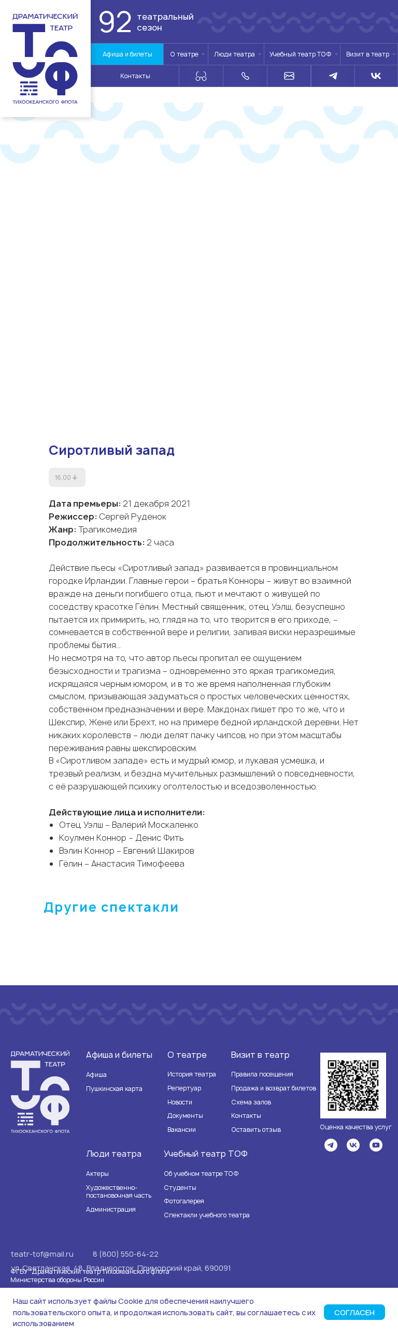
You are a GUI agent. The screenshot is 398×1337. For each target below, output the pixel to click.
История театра (191, 1074)
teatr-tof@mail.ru (42, 1254)
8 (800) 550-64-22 (126, 1254)
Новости (179, 1102)
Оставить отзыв (256, 1129)
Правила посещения (262, 1074)
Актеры (97, 1173)
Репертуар (184, 1088)
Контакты (246, 1115)
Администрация (111, 1209)
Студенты (180, 1187)
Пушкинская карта (114, 1088)
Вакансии (181, 1129)
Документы (185, 1115)
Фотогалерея (184, 1201)
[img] (330, 1145)
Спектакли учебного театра (207, 1215)
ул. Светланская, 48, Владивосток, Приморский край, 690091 (121, 1268)
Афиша (96, 1074)
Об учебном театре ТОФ (201, 1173)
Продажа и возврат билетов (273, 1088)
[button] (353, 1085)
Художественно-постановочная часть (118, 1191)
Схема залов (251, 1102)
